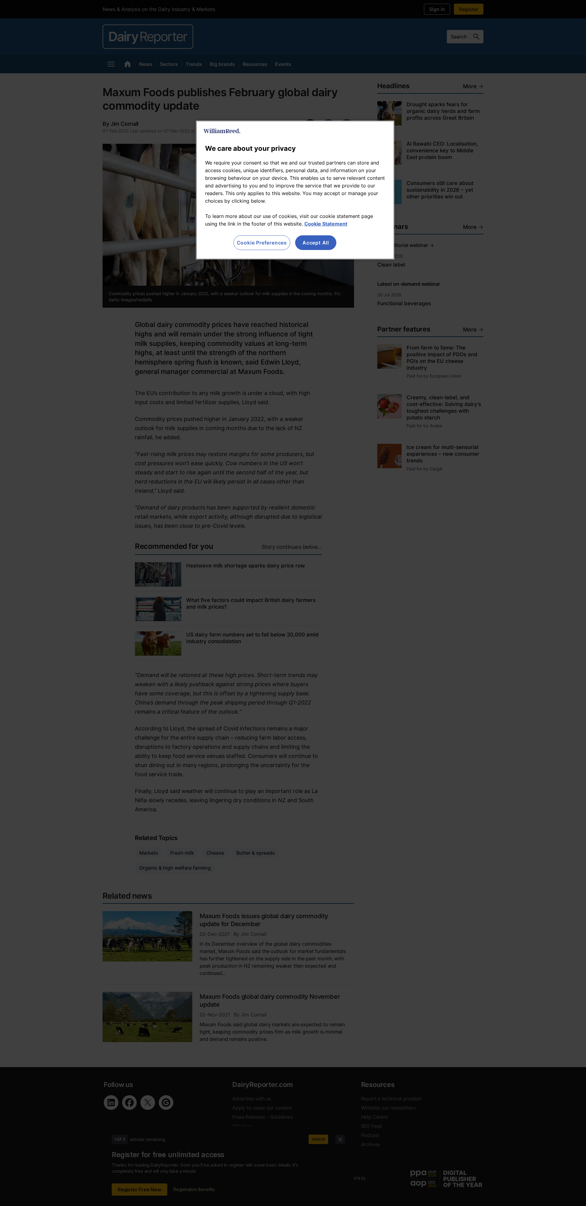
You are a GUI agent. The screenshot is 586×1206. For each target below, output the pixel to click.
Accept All (315, 243)
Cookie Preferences (262, 243)
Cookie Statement (325, 224)
